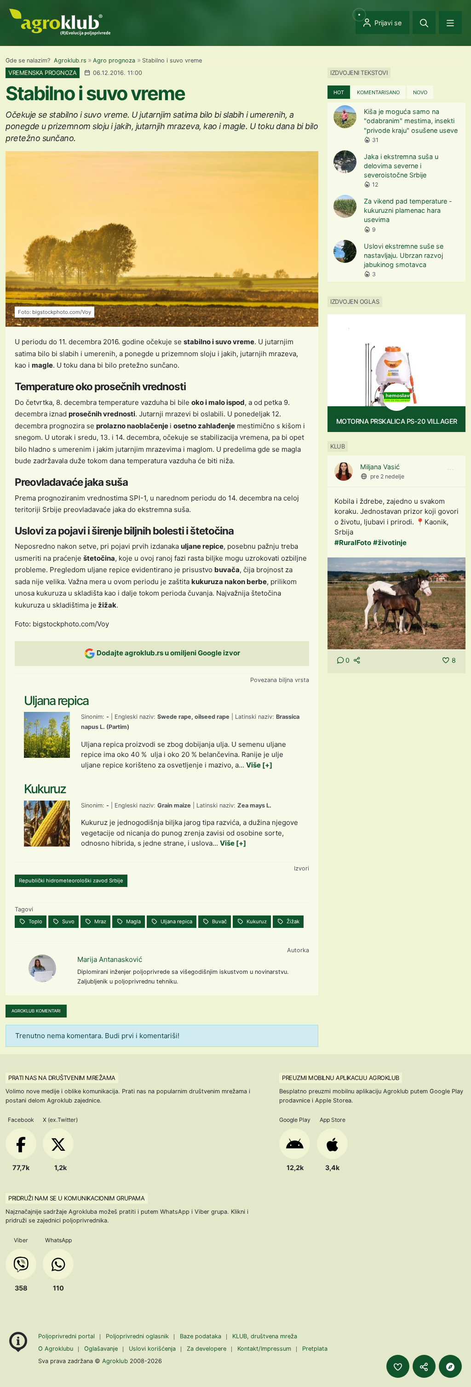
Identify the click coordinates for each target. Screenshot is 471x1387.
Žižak (292, 921)
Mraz (99, 921)
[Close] (424, 22)
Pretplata (314, 1348)
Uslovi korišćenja (152, 1348)
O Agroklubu (55, 1348)
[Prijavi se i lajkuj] (397, 1366)
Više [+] (259, 765)
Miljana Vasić (380, 467)
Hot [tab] (338, 92)
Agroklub (115, 1360)
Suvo (68, 921)
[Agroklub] (59, 21)
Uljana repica (175, 921)
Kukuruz (256, 921)
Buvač (219, 921)
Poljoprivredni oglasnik (138, 1336)
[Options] (450, 469)
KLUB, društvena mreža (264, 1336)
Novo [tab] (420, 92)
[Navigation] (450, 22)
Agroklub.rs (70, 60)
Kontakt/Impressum (264, 1348)
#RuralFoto (352, 542)
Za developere (206, 1348)
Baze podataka (201, 1336)
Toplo (34, 921)
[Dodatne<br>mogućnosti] (450, 1366)
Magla (133, 921)
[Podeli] (424, 1366)
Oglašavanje (101, 1348)
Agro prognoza (114, 60)
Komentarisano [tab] (378, 92)
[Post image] (396, 602)
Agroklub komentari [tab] (36, 1010)
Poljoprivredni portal (67, 1336)
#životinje (390, 542)
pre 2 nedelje (387, 476)
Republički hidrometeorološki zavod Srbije (71, 880)
